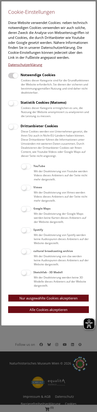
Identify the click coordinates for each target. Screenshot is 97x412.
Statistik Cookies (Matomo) (43, 102)
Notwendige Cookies (38, 75)
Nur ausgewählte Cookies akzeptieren (48, 298)
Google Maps (42, 208)
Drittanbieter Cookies (39, 126)
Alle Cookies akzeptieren (48, 309)
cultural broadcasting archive (53, 251)
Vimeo (37, 187)
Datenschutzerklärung (25, 64)
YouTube (39, 166)
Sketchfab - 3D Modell (48, 272)
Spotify (38, 230)
